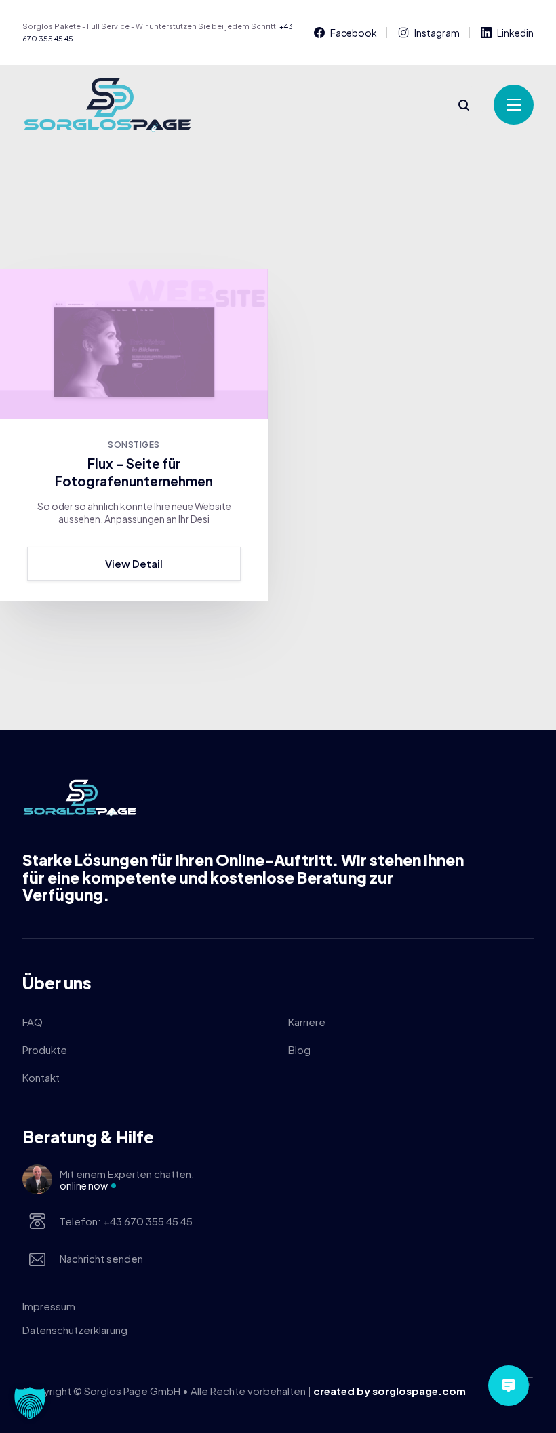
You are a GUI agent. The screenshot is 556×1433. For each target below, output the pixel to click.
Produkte (44, 1049)
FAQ (32, 1021)
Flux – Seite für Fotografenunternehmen (134, 472)
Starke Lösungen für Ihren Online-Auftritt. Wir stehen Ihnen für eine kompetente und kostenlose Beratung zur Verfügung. (243, 877)
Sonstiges (133, 444)
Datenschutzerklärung (74, 1329)
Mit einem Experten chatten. (127, 1179)
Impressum (48, 1305)
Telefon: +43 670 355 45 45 (126, 1221)
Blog (299, 1049)
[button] (30, 1403)
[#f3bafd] (134, 344)
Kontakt (41, 1077)
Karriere (306, 1021)
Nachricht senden (101, 1258)
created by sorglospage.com (389, 1390)
